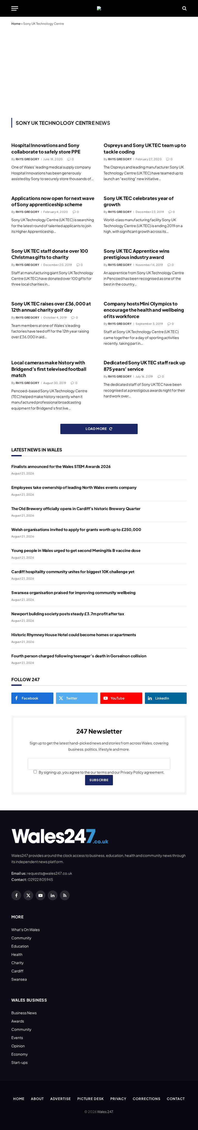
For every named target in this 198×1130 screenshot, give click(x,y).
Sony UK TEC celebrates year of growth (139, 201)
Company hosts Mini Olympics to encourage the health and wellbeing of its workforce (144, 310)
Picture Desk (90, 1099)
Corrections (146, 1099)
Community (21, 937)
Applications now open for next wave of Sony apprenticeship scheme (52, 201)
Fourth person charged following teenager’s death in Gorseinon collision (78, 655)
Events (17, 1037)
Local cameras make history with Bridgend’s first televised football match (48, 368)
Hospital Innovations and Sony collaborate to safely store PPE (45, 148)
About (37, 1099)
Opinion (18, 1045)
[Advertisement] (99, 71)
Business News (24, 1012)
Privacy (118, 1099)
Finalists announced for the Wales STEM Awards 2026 (61, 466)
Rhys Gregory (27, 159)
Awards (17, 1021)
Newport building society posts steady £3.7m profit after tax (67, 613)
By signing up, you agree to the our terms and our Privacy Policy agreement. (101, 772)
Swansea (19, 979)
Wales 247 (105, 1112)
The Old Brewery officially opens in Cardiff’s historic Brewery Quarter (76, 508)
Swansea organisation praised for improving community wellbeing (73, 592)
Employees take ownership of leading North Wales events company (74, 487)
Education (20, 946)
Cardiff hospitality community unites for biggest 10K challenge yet (72, 571)
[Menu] (14, 8)
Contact (176, 1099)
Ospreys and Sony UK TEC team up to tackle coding (145, 148)
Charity (17, 962)
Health (16, 954)
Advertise (60, 1099)
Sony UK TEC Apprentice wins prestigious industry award (136, 254)
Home (15, 24)
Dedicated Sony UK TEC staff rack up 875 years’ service (144, 365)
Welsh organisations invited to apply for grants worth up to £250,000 (76, 529)
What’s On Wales (25, 929)
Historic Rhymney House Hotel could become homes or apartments (73, 634)
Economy (19, 1054)
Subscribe (98, 780)
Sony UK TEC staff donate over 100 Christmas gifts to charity (49, 254)
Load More (97, 429)
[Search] (184, 8)
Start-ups (19, 1062)
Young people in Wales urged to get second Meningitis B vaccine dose (76, 550)
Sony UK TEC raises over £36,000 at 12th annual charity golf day (51, 307)
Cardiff (17, 970)
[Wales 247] (99, 8)
